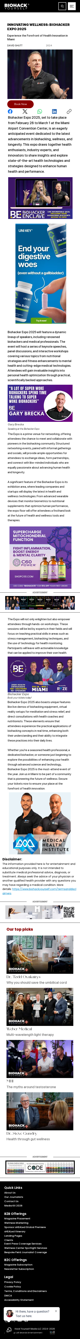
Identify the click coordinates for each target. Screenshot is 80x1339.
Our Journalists (13, 1197)
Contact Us (11, 1201)
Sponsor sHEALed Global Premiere (25, 1227)
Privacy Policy (12, 1282)
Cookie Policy (12, 1286)
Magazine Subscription (18, 1264)
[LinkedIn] (54, 111)
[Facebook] (10, 111)
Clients (8, 1240)
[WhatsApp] (39, 111)
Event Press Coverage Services (22, 1243)
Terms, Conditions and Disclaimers (25, 1291)
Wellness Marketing (16, 1223)
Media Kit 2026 (13, 1205)
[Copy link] (69, 111)
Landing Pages (13, 1236)
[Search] (62, 6)
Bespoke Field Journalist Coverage (25, 1252)
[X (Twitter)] (25, 111)
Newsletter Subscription (19, 1269)
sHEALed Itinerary (14, 1231)
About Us (9, 1192)
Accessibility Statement (19, 1300)
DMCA (8, 1295)
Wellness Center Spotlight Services (25, 1248)
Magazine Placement (17, 1218)
